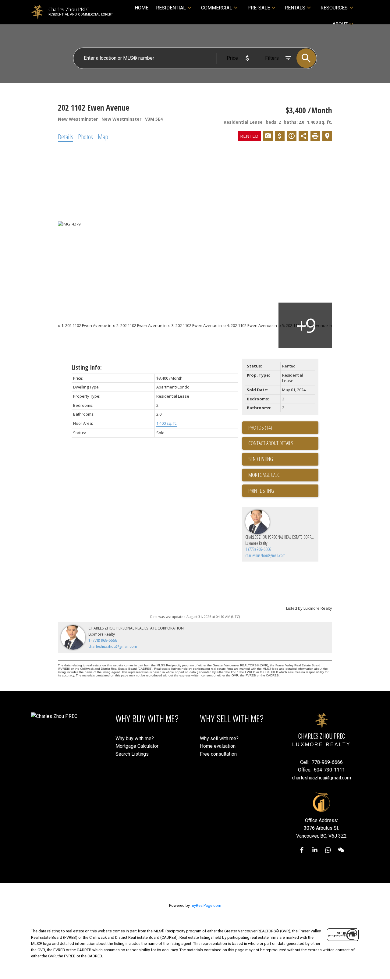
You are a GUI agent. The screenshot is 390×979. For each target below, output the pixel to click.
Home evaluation (218, 746)
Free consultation (218, 754)
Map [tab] (103, 136)
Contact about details (270, 443)
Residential (171, 8)
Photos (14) (260, 427)
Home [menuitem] (141, 8)
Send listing (260, 459)
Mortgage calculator (283, 475)
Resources (334, 8)
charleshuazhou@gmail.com (265, 555)
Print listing (261, 490)
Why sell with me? (219, 738)
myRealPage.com (206, 905)
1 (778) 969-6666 (258, 549)
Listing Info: (87, 367)
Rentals (295, 8)
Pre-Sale (258, 8)
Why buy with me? (134, 738)
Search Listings (132, 754)
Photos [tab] (85, 136)
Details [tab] (65, 136)
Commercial (216, 8)
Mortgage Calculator (136, 746)
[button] (302, 850)
